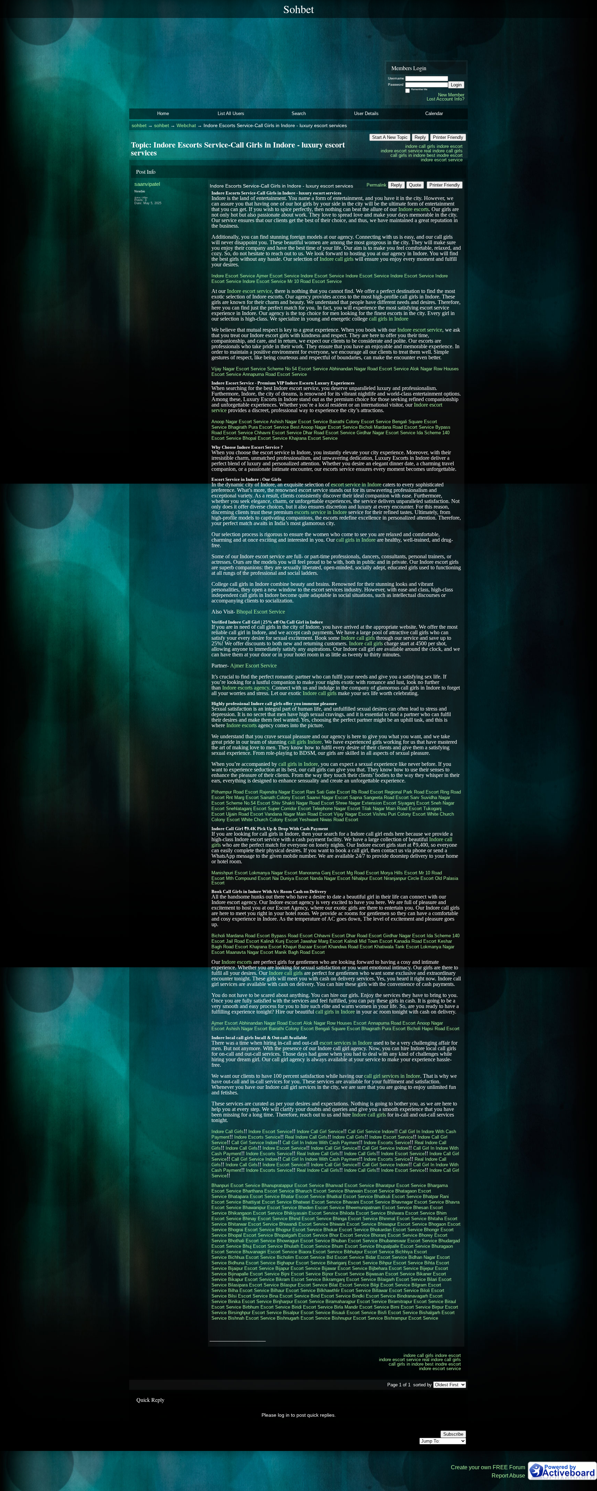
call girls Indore (305, 742)
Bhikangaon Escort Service (255, 1213)
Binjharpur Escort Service (298, 1301)
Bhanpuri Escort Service (235, 1185)
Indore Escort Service (233, 275)
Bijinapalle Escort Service (253, 1273)
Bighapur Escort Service (301, 1262)
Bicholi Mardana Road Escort (240, 935)
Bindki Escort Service (374, 1296)
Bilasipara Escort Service (253, 1285)
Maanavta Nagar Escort (249, 952)
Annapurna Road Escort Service (275, 374)
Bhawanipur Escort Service (270, 1207)
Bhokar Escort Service (346, 1229)
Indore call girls (336, 259)
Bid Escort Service (345, 1257)
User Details (366, 113)
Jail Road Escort (242, 941)
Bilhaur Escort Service (293, 1290)
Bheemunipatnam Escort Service (379, 1207)
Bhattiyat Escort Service (267, 1202)
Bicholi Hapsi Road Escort (433, 1028)
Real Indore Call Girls (306, 1137)
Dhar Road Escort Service (329, 432)
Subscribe (453, 1434)
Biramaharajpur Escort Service (356, 1301)
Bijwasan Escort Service (390, 1273)
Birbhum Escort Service (266, 1307)
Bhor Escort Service (349, 1235)
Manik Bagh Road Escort (300, 952)
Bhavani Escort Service (366, 1202)
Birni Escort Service (410, 1307)
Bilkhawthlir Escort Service (344, 1290)
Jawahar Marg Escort (321, 941)
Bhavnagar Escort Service (417, 1202)
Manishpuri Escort (229, 872)
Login (456, 84)
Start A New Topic (390, 137)
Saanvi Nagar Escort (327, 797)
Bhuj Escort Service (263, 1246)
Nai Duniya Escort (290, 878)
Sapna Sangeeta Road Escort (379, 797)
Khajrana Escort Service (313, 438)
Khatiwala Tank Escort (396, 946)
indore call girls (420, 146)
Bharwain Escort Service (369, 1191)
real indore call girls (443, 150)
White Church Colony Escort (269, 819)
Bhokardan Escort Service (396, 1229)
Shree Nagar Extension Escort (365, 803)
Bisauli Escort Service (354, 1312)
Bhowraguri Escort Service (303, 1240)
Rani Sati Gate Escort (328, 792)
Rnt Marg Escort (242, 797)
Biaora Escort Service (320, 1251)
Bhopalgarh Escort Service (301, 1235)
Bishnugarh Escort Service (303, 1318)
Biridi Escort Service (312, 1307)
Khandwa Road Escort (350, 946)
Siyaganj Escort (413, 803)
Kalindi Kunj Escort (279, 941)
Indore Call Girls (227, 1131)
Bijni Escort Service (301, 1273)
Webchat (186, 125)
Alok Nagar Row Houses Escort (335, 1023)
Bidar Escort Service (386, 1257)
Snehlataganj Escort (246, 808)
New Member (451, 94)
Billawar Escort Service (395, 1290)
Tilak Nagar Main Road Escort (392, 808)
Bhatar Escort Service (303, 1196)
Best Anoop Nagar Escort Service (324, 427)
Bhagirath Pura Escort (383, 1028)
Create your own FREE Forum (488, 1467)
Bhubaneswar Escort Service (408, 1240)
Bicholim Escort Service (301, 1257)
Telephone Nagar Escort (336, 808)
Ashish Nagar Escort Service (299, 421)
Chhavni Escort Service (278, 432)
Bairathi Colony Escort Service (360, 421)
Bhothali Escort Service (251, 1240)
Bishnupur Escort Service (357, 1318)
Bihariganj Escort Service (352, 1262)
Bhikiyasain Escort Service (311, 1213)
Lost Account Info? (445, 99)
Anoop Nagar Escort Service (239, 421)
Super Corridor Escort (289, 808)
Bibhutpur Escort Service (369, 1251)
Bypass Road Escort (292, 935)
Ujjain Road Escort (244, 814)
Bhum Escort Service (353, 1246)
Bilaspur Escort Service (304, 1285)
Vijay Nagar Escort (352, 814)
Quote (415, 185)
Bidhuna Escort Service (251, 1262)
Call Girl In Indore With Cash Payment (321, 1142)
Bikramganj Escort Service (349, 1279)
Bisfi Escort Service (398, 1312)
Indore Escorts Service (257, 1137)
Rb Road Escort (367, 792)
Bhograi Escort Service (251, 1229)
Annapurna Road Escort (392, 1023)
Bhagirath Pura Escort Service (258, 427)
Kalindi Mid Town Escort (368, 941)
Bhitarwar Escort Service (253, 1224)
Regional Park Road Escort (412, 792)
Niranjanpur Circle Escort (409, 878)
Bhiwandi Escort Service (303, 1224)
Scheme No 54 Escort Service (297, 368)
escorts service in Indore (320, 512)
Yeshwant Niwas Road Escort (328, 819)
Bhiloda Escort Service (363, 1213)
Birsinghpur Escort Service (255, 1312)
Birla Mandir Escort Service (361, 1307)
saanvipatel (147, 184)
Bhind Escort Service (310, 1218)
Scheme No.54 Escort (248, 803)
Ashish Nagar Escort (246, 1028)
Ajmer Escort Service (277, 275)
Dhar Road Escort (364, 935)
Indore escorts (413, 209)
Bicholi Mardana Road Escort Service (396, 427)
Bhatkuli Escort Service (397, 1196)
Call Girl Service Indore (371, 1131)
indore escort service (402, 150)
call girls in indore (407, 155)
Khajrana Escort (265, 946)
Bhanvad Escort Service (349, 1185)
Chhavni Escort (329, 935)
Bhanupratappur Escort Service (293, 1185)
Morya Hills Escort (398, 872)
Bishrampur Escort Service (411, 1318)
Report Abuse (508, 1476)
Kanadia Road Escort (415, 941)
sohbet (139, 125)
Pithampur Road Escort (234, 792)
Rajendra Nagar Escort (282, 792)
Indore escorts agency (245, 688)
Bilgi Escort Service (390, 1285)
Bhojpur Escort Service (299, 1229)
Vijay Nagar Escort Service (238, 368)
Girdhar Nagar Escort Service (386, 432)
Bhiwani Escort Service (353, 1224)
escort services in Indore (346, 1043)
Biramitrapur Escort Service (415, 1301)
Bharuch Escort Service (319, 1191)
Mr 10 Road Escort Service (314, 281)
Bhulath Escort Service (307, 1246)
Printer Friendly (448, 137)
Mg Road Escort (363, 872)
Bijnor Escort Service (343, 1273)
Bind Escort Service (331, 1296)
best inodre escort (445, 155)
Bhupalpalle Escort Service (403, 1246)
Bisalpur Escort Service (306, 1312)
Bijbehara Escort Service (393, 1268)
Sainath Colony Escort (282, 797)
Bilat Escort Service (349, 1285)
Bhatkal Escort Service (349, 1196)
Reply (420, 137)
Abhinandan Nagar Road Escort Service (369, 368)
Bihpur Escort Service (401, 1262)
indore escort (450, 146)
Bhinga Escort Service (355, 1218)
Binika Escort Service (250, 1301)
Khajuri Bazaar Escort (305, 946)
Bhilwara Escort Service (411, 1213)
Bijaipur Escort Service (251, 1268)
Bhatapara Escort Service (253, 1196)
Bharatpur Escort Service (401, 1185)
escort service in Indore (356, 484)
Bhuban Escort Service (354, 1240)
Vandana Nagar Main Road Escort (298, 814)
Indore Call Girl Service (320, 1131)
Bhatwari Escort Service (317, 1202)
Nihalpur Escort (367, 878)
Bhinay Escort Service (265, 1218)
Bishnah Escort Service (251, 1318)
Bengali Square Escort (337, 1028)
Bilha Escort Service (248, 1290)
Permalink (377, 185)
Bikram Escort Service (298, 1279)
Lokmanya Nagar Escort (273, 872)
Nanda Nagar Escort (330, 878)
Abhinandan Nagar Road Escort (270, 1023)
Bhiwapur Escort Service (402, 1224)
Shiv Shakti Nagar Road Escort (303, 803)
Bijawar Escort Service (344, 1268)
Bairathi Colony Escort (291, 1028)
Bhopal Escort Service (265, 438)
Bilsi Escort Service (248, 1296)
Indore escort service (249, 291)
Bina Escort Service (289, 1296)
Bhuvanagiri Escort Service (270, 1251)
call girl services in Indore (392, 1076)
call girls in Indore (388, 319)
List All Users (231, 113)
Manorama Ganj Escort (322, 872)
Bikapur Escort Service (251, 1279)
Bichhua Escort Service (251, 1257)
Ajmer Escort (224, 1023)
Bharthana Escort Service (268, 1191)
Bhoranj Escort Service (394, 1235)
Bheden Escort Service (321, 1207)
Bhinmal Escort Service (402, 1218)
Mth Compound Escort (248, 878)
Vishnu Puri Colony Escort (399, 814)
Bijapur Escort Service (297, 1268)
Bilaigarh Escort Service (401, 1279)
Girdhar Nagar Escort (404, 935)
